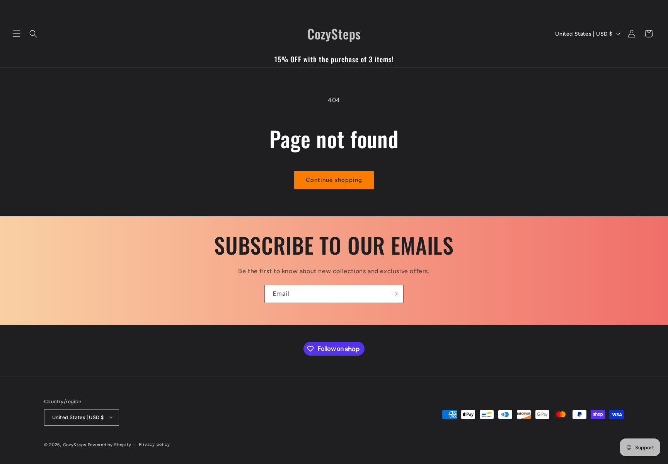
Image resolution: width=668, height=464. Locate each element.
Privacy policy (154, 444)
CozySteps (75, 444)
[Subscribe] (394, 294)
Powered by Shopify (109, 444)
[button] (16, 33)
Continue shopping (334, 179)
